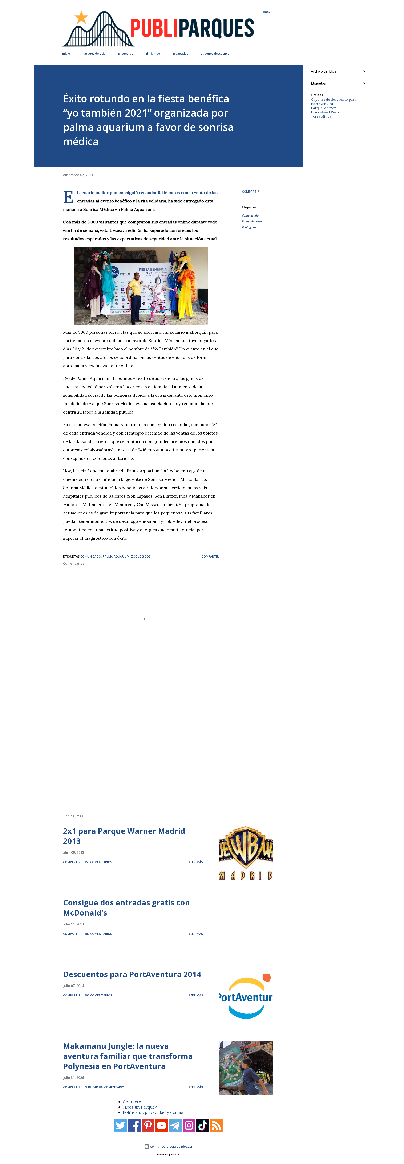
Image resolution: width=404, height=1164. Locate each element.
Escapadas (180, 53)
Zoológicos (249, 227)
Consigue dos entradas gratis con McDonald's (126, 907)
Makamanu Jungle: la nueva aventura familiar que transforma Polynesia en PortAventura (128, 1056)
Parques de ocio (94, 53)
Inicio (66, 53)
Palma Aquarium (253, 221)
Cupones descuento (215, 53)
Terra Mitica (321, 116)
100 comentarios (98, 934)
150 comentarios (98, 862)
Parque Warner (323, 108)
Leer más (196, 862)
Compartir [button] (250, 191)
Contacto (132, 1101)
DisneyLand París (325, 112)
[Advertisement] (160, 751)
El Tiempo (152, 53)
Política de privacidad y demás (153, 1112)
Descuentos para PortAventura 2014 (132, 974)
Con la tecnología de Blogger (171, 1146)
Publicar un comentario (104, 1087)
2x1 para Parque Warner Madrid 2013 (124, 836)
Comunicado (250, 215)
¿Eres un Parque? (140, 1107)
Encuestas (125, 53)
